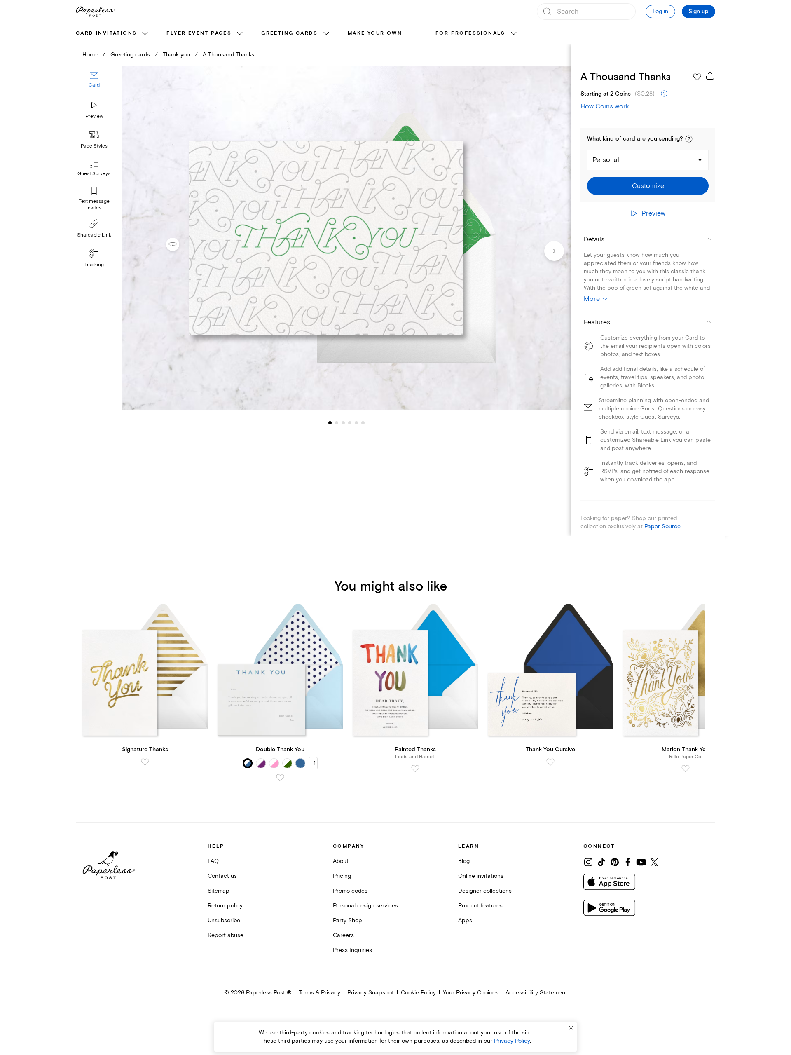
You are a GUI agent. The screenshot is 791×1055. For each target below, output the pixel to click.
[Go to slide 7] (363, 422)
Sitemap (218, 890)
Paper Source (662, 526)
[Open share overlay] (710, 75)
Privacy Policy (512, 1040)
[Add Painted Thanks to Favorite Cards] (415, 769)
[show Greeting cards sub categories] (326, 33)
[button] (689, 139)
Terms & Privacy (319, 992)
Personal (605, 160)
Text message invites (94, 204)
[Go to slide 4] (343, 422)
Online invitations (480, 875)
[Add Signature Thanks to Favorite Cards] (145, 762)
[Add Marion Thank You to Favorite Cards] (685, 769)
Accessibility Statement (536, 992)
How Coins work (604, 106)
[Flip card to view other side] (179, 244)
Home (90, 54)
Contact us (222, 875)
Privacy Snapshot (370, 992)
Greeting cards (289, 33)
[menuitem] (113, 34)
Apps (465, 920)
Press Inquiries (352, 950)
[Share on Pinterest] (615, 862)
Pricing (342, 875)
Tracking (94, 265)
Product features (480, 905)
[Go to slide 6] (356, 422)
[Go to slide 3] (336, 422)
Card (94, 85)
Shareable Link (94, 235)
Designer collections (485, 890)
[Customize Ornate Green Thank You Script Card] (346, 237)
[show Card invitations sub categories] (145, 33)
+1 (313, 763)
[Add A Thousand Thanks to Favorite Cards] (697, 77)
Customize (648, 186)
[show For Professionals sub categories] (514, 33)
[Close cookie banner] (571, 1028)
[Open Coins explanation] (664, 94)
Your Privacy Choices (470, 992)
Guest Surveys (93, 174)
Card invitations (106, 33)
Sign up (698, 11)
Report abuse (225, 935)
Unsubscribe (224, 920)
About (341, 861)
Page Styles (94, 146)
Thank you (176, 54)
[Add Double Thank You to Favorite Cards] (280, 778)
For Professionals (470, 33)
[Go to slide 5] (349, 422)
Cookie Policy (418, 992)
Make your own (375, 33)
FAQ (213, 861)
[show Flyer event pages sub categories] (240, 33)
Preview (94, 116)
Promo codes (350, 890)
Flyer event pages (199, 33)
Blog (464, 861)
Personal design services (365, 905)
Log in (660, 11)
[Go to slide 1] (330, 422)
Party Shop (347, 920)
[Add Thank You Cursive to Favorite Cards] (550, 762)
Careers (343, 935)
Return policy (225, 905)
